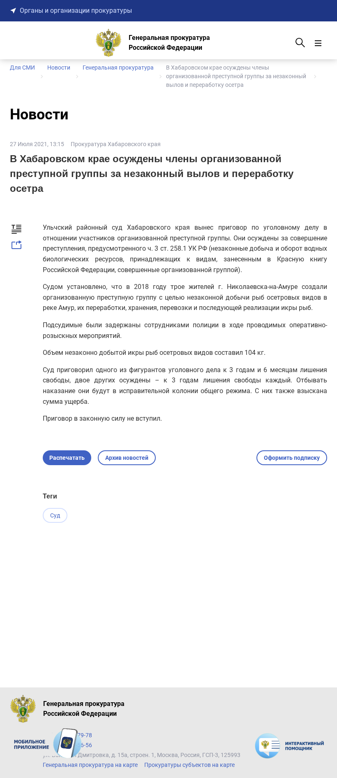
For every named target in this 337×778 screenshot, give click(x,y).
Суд (55, 515)
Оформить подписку (292, 457)
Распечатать (67, 457)
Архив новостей (126, 457)
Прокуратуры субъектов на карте (189, 765)
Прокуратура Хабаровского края (116, 144)
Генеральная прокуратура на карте (90, 765)
